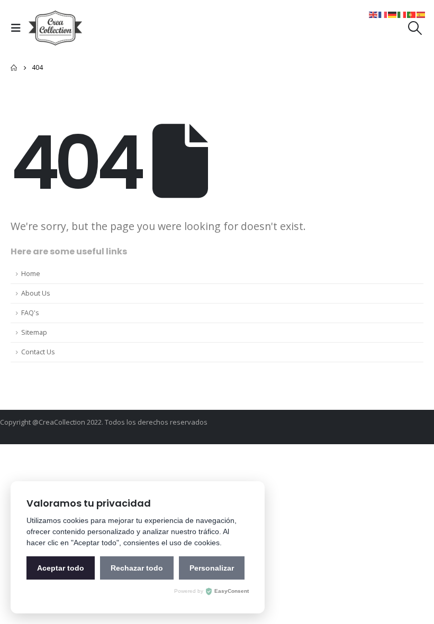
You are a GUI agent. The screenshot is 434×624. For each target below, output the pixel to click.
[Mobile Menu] (18, 28)
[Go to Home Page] (14, 67)
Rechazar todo (137, 568)
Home (30, 273)
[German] (392, 14)
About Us (35, 293)
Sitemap (34, 332)
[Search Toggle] (415, 28)
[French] (383, 14)
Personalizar (211, 568)
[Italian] (402, 14)
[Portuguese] (412, 14)
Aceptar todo (60, 568)
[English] (373, 14)
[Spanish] (421, 14)
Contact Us (38, 351)
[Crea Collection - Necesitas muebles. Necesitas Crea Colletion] (55, 28)
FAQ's (30, 312)
